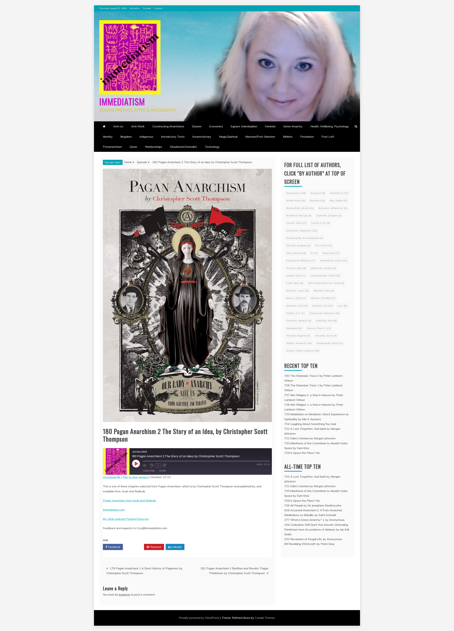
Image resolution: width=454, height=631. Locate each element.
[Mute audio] (145, 465)
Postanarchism (112, 146)
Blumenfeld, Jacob (300, 208)
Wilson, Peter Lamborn (302, 350)
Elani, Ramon (296, 253)
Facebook (113, 547)
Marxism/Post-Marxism (260, 136)
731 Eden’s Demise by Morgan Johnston (310, 438)
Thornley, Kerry (326, 335)
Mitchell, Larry (324, 290)
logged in (124, 594)
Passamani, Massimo (324, 313)
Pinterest (155, 547)
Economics (216, 126)
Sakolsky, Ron (326, 320)
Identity (108, 136)
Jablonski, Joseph (323, 268)
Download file (111, 477)
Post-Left (328, 136)
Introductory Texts (173, 136)
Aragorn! (318, 193)
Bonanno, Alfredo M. (333, 208)
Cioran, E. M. (320, 223)
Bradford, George (298, 215)
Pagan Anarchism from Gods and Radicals (129, 500)
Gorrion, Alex (296, 268)
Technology (212, 146)
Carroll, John (296, 223)
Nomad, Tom (322, 305)
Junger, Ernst (296, 275)
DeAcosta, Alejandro (301, 230)
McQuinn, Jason (297, 290)
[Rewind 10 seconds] (151, 465)
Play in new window (136, 477)
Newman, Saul (297, 305)
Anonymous (296, 193)
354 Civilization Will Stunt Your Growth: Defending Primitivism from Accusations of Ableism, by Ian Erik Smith (316, 529)
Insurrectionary (201, 136)
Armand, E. (339, 193)
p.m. (342, 305)
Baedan (317, 200)
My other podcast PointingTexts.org (126, 519)
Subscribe (149, 470)
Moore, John (296, 298)
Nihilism (287, 136)
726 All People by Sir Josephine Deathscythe (312, 505)
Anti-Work (138, 126)
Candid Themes (265, 617)
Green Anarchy (293, 126)
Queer (133, 146)
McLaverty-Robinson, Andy (326, 283)
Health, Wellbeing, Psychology (329, 126)
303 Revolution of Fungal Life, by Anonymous (313, 539)
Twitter (135, 547)
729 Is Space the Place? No (302, 453)
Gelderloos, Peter (333, 260)
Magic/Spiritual (228, 136)
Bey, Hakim (338, 200)
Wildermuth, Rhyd (330, 343)
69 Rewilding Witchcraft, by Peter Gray (309, 544)
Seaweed (294, 328)
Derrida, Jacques (298, 245)
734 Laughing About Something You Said (310, 424)
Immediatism (122, 101)
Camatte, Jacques (329, 215)
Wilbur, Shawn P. (299, 343)
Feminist (270, 126)
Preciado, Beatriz (298, 320)
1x (158, 465)
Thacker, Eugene (298, 335)
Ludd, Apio (294, 283)
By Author (135, 8)
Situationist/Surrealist (183, 146)
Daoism (196, 126)
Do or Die (323, 245)
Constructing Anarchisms (168, 126)
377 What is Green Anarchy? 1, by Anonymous (314, 520)
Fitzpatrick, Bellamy (300, 260)
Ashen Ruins (295, 200)
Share (162, 470)
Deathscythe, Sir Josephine (304, 238)
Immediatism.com (114, 509)
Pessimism (307, 136)
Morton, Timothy (323, 298)
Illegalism (126, 136)
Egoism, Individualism (244, 126)
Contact (158, 8)
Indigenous (146, 136)
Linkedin (176, 547)
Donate (147, 8)
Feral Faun (331, 253)
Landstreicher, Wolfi (325, 275)
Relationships (153, 146)
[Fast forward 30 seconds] (165, 465)
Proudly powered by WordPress (199, 617)
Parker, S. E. (295, 313)
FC (314, 253)
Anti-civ (118, 126)
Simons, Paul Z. (319, 328)
